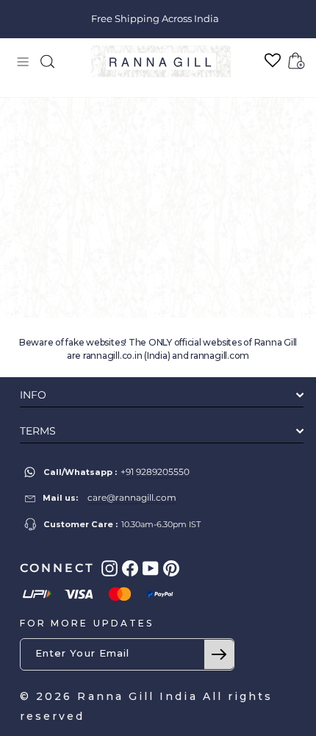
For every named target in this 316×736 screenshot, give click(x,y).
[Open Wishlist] (272, 60)
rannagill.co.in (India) (126, 355)
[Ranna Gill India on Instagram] (109, 568)
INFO (33, 394)
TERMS (38, 430)
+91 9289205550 (155, 471)
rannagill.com (219, 355)
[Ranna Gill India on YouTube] (151, 568)
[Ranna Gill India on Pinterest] (171, 568)
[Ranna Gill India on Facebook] (130, 568)
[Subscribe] (219, 654)
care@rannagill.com (131, 497)
